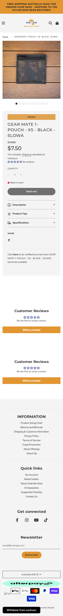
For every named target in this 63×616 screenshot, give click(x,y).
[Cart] (57, 23)
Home (5, 36)
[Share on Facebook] (9, 240)
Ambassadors (31, 487)
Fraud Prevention (32, 444)
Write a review (31, 329)
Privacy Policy (31, 435)
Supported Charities (31, 492)
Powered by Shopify (45, 607)
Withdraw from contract (21, 610)
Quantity (13, 168)
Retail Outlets (31, 479)
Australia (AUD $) (30, 574)
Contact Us (31, 496)
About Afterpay (32, 449)
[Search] (50, 23)
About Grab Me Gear (31, 483)
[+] (21, 174)
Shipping (26, 154)
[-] (8, 174)
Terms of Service (31, 440)
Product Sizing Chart (31, 422)
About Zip (31, 453)
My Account (31, 474)
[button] (16, 104)
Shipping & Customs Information (31, 431)
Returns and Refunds (31, 427)
